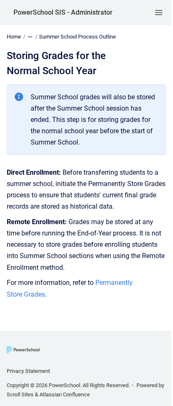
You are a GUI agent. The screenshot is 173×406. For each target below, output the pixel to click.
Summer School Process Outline (77, 37)
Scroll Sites (20, 394)
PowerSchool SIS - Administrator (63, 12)
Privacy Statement (28, 371)
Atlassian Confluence (64, 394)
